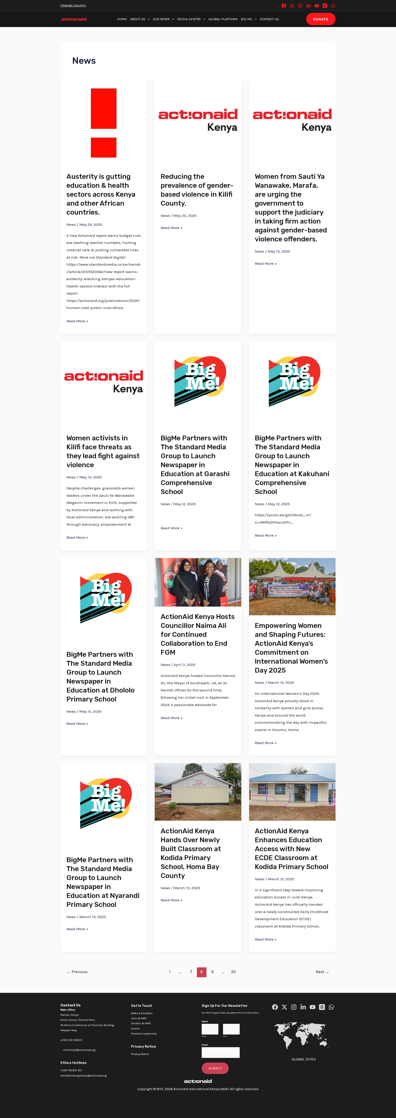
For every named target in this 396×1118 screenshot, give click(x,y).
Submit (215, 1068)
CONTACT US (269, 19)
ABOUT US (137, 19)
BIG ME (246, 19)
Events (135, 1028)
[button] (147, 19)
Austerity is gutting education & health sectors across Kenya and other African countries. (100, 194)
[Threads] (325, 5)
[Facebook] (283, 5)
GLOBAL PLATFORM (223, 19)
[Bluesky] (333, 5)
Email (205, 1044)
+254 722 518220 (71, 1040)
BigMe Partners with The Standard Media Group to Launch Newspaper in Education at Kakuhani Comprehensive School (292, 465)
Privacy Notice (140, 1054)
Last (225, 1036)
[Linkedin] (308, 5)
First (204, 1036)
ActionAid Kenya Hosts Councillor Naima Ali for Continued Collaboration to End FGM (198, 635)
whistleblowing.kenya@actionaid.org (83, 1075)
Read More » (77, 320)
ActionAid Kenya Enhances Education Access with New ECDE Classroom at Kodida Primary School (291, 849)
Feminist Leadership (144, 1033)
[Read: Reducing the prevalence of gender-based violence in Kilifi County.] (198, 122)
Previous (77, 971)
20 (233, 971)
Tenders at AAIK (141, 1023)
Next (322, 971)
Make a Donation (142, 1013)
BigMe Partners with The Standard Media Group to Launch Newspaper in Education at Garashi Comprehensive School (195, 465)
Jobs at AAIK (138, 1018)
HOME (122, 19)
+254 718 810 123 (71, 1070)
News (71, 224)
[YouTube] (316, 5)
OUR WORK (161, 19)
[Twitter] (292, 5)
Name (205, 1021)
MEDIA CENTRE (189, 19)
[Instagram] (300, 5)
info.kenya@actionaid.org (79, 1050)
